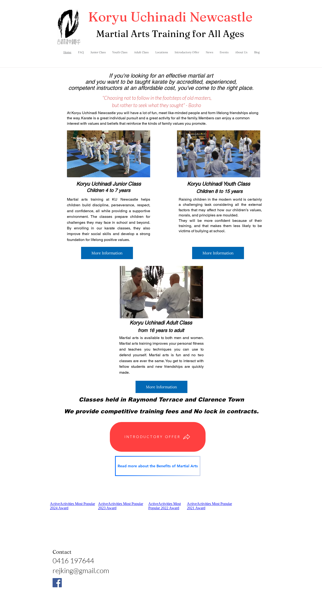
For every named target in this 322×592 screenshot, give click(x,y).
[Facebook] (57, 582)
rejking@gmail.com (81, 570)
